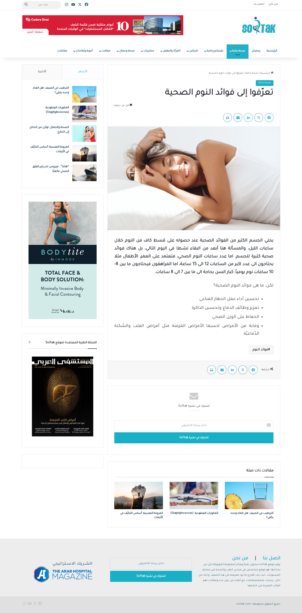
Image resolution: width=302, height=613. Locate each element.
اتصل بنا (259, 4)
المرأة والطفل (171, 51)
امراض (193, 51)
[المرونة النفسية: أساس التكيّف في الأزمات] (138, 495)
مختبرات (148, 51)
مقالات (105, 51)
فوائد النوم (260, 350)
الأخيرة (42, 71)
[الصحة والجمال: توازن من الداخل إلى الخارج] (84, 133)
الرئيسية (272, 51)
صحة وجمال (127, 51)
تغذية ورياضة (215, 51)
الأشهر (82, 71)
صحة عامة (238, 51)
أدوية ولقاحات (84, 51)
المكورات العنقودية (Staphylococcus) (194, 513)
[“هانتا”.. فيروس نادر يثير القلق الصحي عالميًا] (84, 173)
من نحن (273, 4)
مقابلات (62, 51)
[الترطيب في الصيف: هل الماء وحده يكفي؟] (249, 495)
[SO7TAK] (259, 27)
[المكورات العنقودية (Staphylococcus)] (194, 495)
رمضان (256, 51)
